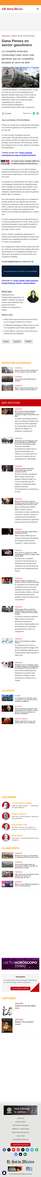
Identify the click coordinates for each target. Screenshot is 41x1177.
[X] (9, 1149)
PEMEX (28, 341)
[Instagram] (18, 1149)
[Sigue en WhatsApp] (34, 113)
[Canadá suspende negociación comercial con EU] (7, 537)
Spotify (22, 281)
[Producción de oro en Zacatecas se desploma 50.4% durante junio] (7, 855)
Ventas (6, 341)
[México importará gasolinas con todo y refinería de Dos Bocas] (7, 388)
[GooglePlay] (25, 1154)
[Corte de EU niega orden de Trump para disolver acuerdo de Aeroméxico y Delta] (7, 864)
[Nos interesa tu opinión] (20, 1110)
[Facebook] (4, 1149)
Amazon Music (29, 283)
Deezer (19, 283)
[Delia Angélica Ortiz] (6, 827)
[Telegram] (27, 1149)
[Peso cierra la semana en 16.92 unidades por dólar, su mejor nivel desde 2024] (7, 562)
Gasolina (17, 341)
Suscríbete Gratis (20, 988)
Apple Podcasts (31, 281)
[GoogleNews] (16, 1154)
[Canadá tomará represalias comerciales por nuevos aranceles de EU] (7, 480)
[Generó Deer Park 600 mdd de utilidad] (7, 379)
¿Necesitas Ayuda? (20, 1145)
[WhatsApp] (36, 1149)
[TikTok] (22, 1149)
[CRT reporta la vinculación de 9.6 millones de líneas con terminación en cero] (7, 874)
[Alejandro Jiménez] (6, 816)
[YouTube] (13, 1149)
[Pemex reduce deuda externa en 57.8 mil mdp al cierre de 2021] (7, 370)
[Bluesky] (32, 1149)
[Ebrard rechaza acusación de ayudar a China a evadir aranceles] (7, 590)
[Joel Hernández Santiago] (6, 805)
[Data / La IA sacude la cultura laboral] (7, 648)
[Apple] (20, 1154)
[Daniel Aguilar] (6, 838)
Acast (16, 281)
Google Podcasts (8, 283)
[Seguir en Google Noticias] (37, 113)
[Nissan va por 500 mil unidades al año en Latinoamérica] (7, 884)
